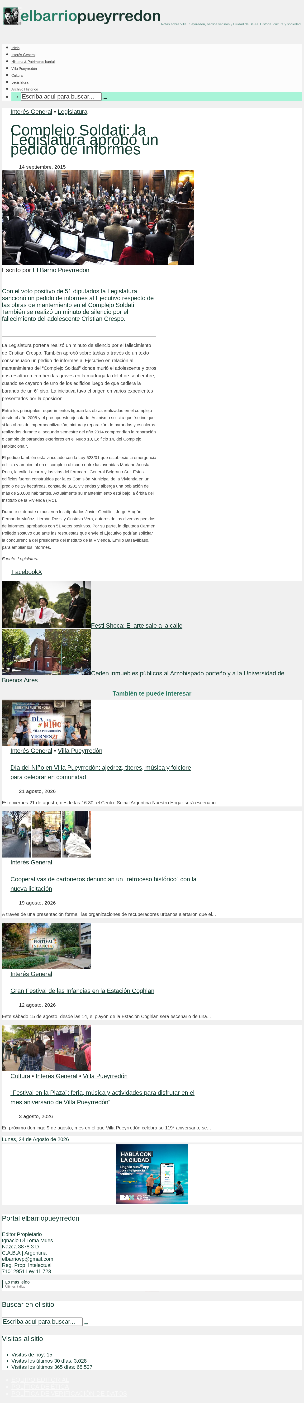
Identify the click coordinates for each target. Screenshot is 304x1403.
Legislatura (19, 82)
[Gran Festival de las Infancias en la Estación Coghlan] (46, 967)
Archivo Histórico (24, 89)
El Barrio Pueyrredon (61, 270)
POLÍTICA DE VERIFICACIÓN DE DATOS (69, 1393)
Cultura (17, 75)
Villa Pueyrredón (24, 68)
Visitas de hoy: (29, 1355)
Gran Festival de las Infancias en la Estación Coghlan (82, 990)
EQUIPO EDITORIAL (40, 1379)
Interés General (23, 55)
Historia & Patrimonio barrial (33, 62)
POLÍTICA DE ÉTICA (40, 1386)
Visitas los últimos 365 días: (44, 1367)
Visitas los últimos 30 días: (42, 1361)
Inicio (15, 48)
